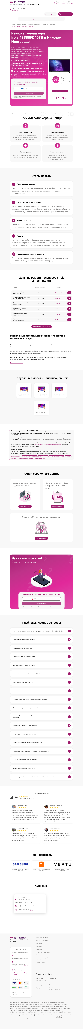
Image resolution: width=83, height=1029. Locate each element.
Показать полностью (16, 363)
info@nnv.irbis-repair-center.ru (27, 906)
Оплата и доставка (42, 940)
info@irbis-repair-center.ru (20, 958)
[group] (20, 866)
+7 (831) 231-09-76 (18, 9)
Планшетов (52, 978)
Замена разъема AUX (59, 456)
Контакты (56, 18)
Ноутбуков (39, 988)
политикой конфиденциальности (53, 606)
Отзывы (63, 18)
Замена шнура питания (32, 456)
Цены (38, 114)
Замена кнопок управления (25, 458)
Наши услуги (40, 955)
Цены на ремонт (59, 91)
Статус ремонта (51, 14)
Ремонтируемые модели (43, 952)
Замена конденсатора (39, 458)
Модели (57, 114)
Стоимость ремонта (42, 937)
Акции (65, 114)
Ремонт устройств (32, 19)
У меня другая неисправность (41, 326)
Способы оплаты (41, 962)
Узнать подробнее (25, 506)
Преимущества (16, 114)
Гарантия (47, 114)
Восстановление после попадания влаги (60, 455)
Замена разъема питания (18, 456)
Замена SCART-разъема (46, 456)
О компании (21, 18)
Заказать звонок (66, 14)
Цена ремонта (42, 18)
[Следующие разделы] (71, 114)
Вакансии (50, 18)
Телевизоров (40, 985)
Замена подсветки (43, 455)
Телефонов (52, 985)
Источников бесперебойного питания (41, 980)
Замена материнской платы (29, 455)
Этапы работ (28, 114)
